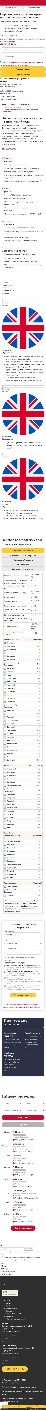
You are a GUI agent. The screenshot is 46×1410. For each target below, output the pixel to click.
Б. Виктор (5, 389)
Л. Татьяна (6, 457)
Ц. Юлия (17, 1214)
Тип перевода (9, 931)
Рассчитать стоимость (23, 995)
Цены (8, 1306)
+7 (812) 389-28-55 (9, 1351)
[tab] (23, 550)
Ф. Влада (17, 1155)
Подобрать (23, 1117)
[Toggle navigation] (41, 2)
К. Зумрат (17, 1202)
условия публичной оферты (19, 65)
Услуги (8, 1303)
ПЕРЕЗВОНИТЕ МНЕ (15, 1369)
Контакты (10, 1311)
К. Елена (5, 303)
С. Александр (19, 1190)
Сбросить (23, 1125)
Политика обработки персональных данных (19, 1387)
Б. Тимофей (18, 1144)
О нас (8, 1300)
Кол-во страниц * (10, 949)
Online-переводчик (13, 1314)
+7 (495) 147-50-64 (8, 44)
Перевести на (9, 940)
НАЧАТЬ (28, 1249)
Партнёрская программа (15, 1319)
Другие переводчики (23, 1228)
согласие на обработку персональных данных (24, 62)
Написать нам (6, 1274)
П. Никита (18, 1132)
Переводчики (11, 1308)
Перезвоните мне (23, 69)
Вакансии (9, 1316)
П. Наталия (18, 1167)
